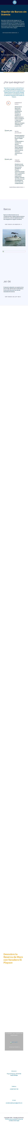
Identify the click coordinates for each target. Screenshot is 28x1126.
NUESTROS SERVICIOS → (17, 187)
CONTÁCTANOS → (14, 1047)
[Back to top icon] (14, 1116)
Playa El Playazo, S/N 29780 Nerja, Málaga (14, 1074)
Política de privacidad (10, 1119)
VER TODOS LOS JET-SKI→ (13, 296)
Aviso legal (16, 1120)
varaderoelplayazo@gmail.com (14, 1103)
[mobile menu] (26, 2)
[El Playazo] (14, 2)
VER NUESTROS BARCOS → (10, 32)
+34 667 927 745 (14, 1089)
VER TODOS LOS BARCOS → (13, 224)
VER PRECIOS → (9, 989)
